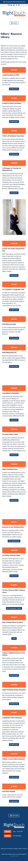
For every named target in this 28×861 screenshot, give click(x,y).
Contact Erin (12, 632)
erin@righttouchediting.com (15, 2)
